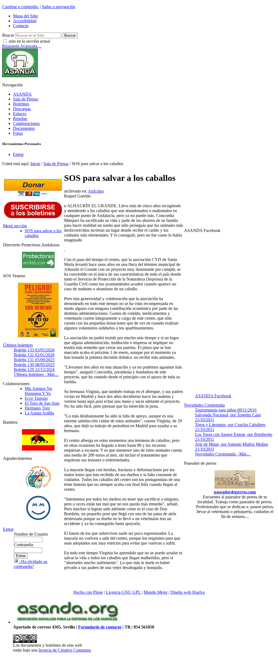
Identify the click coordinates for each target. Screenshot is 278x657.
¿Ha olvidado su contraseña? (30, 564)
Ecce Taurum (36, 398)
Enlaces (19, 113)
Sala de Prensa (25, 99)
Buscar (8, 35)
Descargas (22, 108)
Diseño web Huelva (187, 592)
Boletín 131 (34, 359)
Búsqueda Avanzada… (22, 46)
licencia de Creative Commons (65, 650)
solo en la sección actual (29, 41)
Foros (18, 133)
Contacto (21, 25)
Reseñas (20, 118)
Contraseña (23, 544)
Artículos (96, 191)
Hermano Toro (37, 408)
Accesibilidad (24, 20)
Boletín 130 (34, 364)
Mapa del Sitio (25, 16)
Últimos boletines (18, 345)
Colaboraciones (26, 123)
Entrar (18, 154)
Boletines (21, 104)
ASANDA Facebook (213, 396)
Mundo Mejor (156, 592)
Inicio (35, 163)
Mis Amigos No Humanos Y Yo (38, 391)
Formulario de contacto (99, 627)
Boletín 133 (34, 350)
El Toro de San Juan (42, 403)
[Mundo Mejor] (38, 520)
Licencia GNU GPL (123, 592)
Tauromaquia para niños (226, 410)
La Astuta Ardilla (39, 413)
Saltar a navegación (58, 6)
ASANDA (22, 94)
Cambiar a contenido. (20, 6)
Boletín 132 (34, 355)
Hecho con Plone (88, 592)
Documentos (24, 128)
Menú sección (15, 226)
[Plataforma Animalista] (38, 487)
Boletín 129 (34, 369)
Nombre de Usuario (31, 534)
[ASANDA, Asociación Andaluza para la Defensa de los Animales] (67, 622)
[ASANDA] (20, 75)
